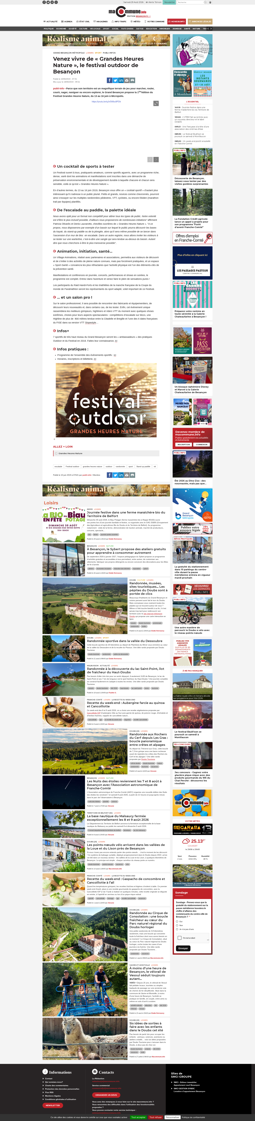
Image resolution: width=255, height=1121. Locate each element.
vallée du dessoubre (121, 654)
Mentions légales (53, 1096)
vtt (155, 466)
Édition (131, 16)
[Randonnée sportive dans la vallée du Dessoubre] (63, 647)
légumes (127, 720)
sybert (145, 569)
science (114, 802)
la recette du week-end (113, 720)
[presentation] (150, 159)
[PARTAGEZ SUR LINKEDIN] (121, 80)
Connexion (201, 444)
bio (89, 535)
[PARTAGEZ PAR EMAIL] (126, 80)
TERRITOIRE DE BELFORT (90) (100, 813)
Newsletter (53, 1105)
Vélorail (133, 1009)
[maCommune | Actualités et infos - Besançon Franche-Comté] (127, 11)
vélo (127, 864)
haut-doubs (124, 688)
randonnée (120, 466)
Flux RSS (49, 1092)
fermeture (127, 830)
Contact (48, 1078)
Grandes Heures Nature (70, 453)
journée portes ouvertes (109, 535)
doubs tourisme (144, 623)
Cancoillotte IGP (94, 713)
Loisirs (90, 53)
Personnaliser (172, 1117)
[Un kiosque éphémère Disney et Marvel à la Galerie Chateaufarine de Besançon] (192, 370)
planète (106, 802)
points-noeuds (108, 864)
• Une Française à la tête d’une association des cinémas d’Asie (192, 128)
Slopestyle (90, 322)
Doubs (132, 580)
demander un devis (106, 1095)
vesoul (141, 1009)
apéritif (90, 898)
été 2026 (114, 688)
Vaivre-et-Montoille (139, 965)
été (156, 1005)
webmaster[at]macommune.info (106, 1113)
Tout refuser (156, 1117)
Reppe (90, 509)
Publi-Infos (109, 53)
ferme (96, 535)
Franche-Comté (94, 700)
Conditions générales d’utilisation (60, 1099)
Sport (98, 53)
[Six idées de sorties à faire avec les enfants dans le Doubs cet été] (85, 1030)
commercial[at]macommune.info (106, 1088)
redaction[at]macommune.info (106, 1081)
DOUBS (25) (134, 731)
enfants (147, 1049)
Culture (141, 580)
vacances (154, 767)
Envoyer (183, 948)
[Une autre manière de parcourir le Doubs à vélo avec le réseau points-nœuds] (192, 610)
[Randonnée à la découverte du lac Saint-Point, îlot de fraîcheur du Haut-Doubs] (63, 675)
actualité (105, 666)
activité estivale (136, 1005)
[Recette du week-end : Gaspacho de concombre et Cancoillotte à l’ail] (63, 885)
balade (133, 623)
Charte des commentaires (56, 1085)
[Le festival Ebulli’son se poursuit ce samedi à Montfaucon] (192, 715)
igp (101, 720)
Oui (180, 921)
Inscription (184, 444)
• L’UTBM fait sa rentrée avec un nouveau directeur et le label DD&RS (191, 119)
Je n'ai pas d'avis (186, 929)
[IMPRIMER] (132, 80)
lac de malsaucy (139, 830)
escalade (58, 466)
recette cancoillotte (140, 720)
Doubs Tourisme (148, 759)
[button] (205, 2)
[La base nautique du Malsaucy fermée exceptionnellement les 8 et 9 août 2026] (63, 822)
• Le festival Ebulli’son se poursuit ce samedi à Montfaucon (190, 135)
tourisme (155, 688)
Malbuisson (93, 666)
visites (144, 626)
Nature (110, 546)
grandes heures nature (92, 466)
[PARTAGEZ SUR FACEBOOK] (109, 80)
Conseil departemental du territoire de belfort (104, 830)
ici (116, 341)
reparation (136, 569)
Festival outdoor (72, 466)
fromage (111, 898)
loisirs (147, 688)
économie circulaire (104, 569)
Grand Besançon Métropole (69, 53)
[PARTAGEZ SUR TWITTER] (115, 80)
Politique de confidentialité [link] (193, 1117)
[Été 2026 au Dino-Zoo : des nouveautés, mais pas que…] (192, 464)
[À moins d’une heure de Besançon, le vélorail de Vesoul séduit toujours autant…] (85, 975)
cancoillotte (92, 720)
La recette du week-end (123, 700)
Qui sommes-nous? (54, 1082)
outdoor (109, 466)
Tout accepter (138, 1117)
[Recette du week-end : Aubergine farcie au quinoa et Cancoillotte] (63, 709)
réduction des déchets (122, 569)
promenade (157, 623)
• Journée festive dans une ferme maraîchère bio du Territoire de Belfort (192, 109)
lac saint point (137, 688)
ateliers (91, 569)
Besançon (92, 546)
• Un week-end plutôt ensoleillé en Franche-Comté (192, 142)
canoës (91, 688)
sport (131, 466)
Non (181, 925)
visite (142, 1052)
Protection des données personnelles (62, 1089)
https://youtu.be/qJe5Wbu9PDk (106, 101)
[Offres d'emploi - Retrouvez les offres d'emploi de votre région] (192, 243)
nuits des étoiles (94, 802)
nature (159, 763)
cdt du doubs (135, 763)
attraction (148, 1005)
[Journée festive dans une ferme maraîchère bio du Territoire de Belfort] (63, 519)
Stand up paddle (143, 466)
